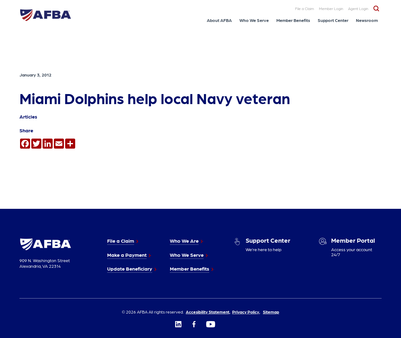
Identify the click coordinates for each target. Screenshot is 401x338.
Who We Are (184, 241)
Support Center (333, 20)
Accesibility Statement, (208, 311)
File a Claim (304, 8)
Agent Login (358, 8)
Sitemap (271, 311)
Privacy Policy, (246, 311)
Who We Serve (254, 20)
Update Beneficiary (129, 269)
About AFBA (219, 20)
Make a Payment (127, 255)
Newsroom (367, 20)
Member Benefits (293, 20)
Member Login (331, 8)
